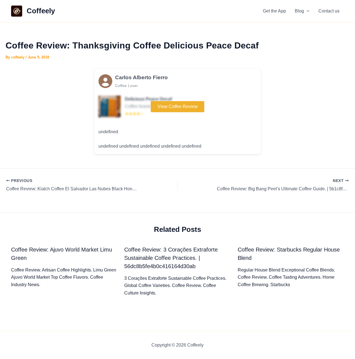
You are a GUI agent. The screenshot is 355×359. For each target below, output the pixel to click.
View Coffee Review (178, 106)
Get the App (274, 11)
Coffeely (41, 11)
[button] (307, 11)
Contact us (328, 11)
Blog (299, 11)
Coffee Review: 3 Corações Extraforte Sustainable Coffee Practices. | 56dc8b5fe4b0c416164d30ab (171, 258)
